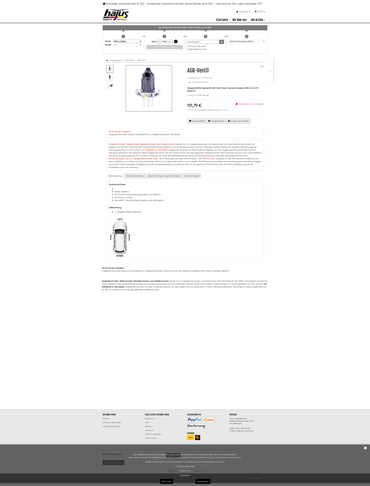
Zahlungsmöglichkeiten (112, 422)
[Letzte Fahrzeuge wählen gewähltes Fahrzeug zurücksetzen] (247, 41)
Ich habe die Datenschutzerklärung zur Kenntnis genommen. (144, 373)
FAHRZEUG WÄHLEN (164, 47)
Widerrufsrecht (151, 438)
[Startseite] (107, 60)
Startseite (222, 20)
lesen (172, 373)
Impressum (185, 475)
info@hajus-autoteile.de (244, 431)
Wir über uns (239, 20)
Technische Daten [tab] (134, 176)
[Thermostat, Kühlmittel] (270, 71)
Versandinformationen (111, 426)
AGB (146, 422)
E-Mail (111, 361)
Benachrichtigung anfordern (124, 392)
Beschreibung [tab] (115, 176)
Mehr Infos (166, 481)
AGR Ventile (203, 95)
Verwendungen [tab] (192, 176)
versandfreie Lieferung (206, 110)
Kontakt (106, 418)
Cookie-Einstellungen (185, 466)
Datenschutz (185, 470)
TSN (164, 41)
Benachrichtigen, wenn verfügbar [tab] (164, 176)
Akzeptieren (202, 481)
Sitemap (148, 426)
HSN (153, 41)
